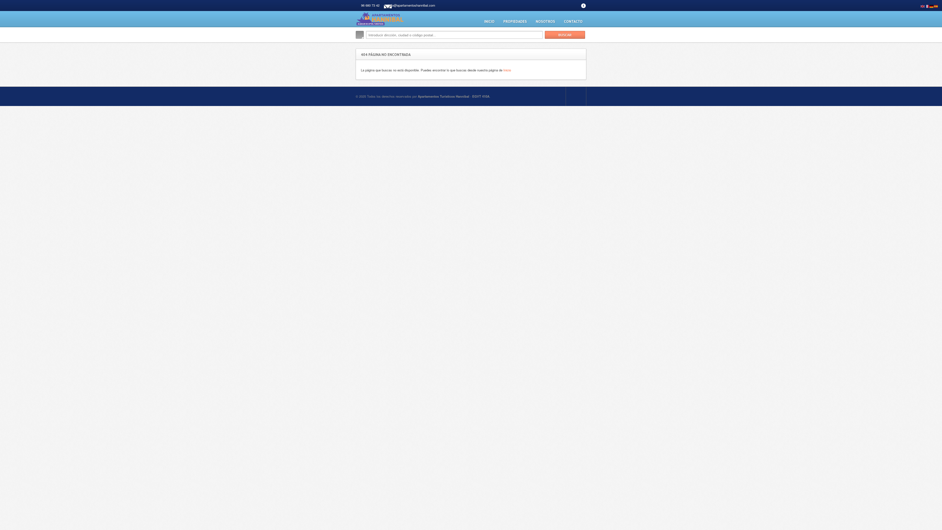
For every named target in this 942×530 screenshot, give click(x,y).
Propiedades (515, 21)
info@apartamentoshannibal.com (412, 5)
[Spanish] (936, 5)
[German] (931, 5)
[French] (927, 5)
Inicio (489, 21)
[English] (923, 5)
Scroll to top (576, 96)
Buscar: (360, 35)
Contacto (573, 21)
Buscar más (580, 45)
